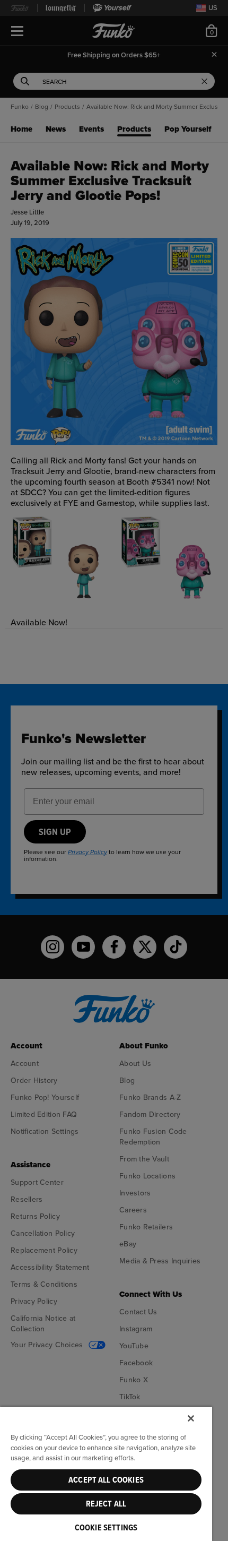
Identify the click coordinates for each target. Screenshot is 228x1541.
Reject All (106, 1504)
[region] (106, 1473)
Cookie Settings (106, 1527)
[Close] (191, 1418)
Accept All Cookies (106, 1480)
